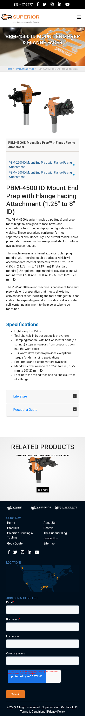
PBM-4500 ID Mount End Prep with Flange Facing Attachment (40, 175)
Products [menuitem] (13, 528)
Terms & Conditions (32, 711)
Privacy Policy (56, 711)
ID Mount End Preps (25, 69)
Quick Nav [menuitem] (13, 518)
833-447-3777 (23, 4)
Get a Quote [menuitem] (15, 543)
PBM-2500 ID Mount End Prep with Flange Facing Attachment (40, 165)
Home (9, 69)
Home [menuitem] (11, 522)
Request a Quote (25, 410)
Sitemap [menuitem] (49, 543)
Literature (20, 396)
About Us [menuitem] (49, 522)
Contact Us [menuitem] (51, 538)
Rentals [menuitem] (48, 528)
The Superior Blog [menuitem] (55, 533)
